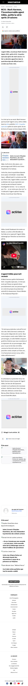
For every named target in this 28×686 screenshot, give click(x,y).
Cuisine (14, 609)
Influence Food (14, 672)
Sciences (14, 636)
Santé (14, 634)
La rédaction (14, 663)
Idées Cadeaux (14, 647)
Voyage (14, 645)
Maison (14, 632)
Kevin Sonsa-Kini (7, 21)
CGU (14, 670)
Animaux (14, 600)
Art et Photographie (14, 598)
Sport (14, 641)
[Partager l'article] (2, 27)
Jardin (14, 618)
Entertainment (9, 7)
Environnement (14, 607)
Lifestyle (14, 629)
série (7, 124)
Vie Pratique (14, 643)
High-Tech (14, 613)
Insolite (14, 615)
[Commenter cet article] (7, 27)
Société (14, 638)
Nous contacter (14, 661)
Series (15, 7)
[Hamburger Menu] (3, 2)
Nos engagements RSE (14, 666)
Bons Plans (14, 602)
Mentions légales (14, 668)
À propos (14, 659)
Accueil (2, 7)
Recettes (14, 611)
